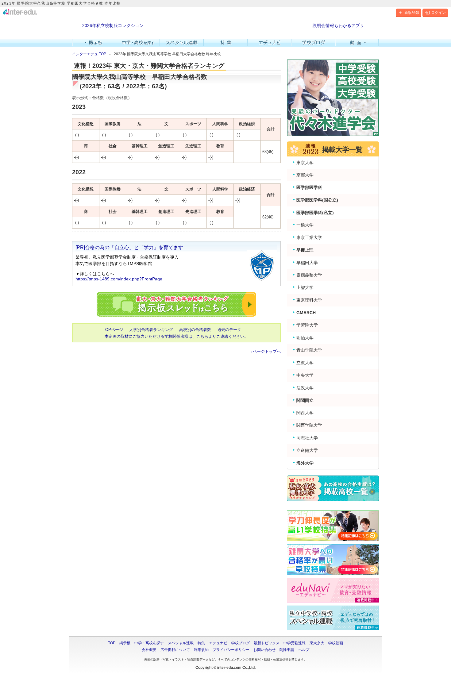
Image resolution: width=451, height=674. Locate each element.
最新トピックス (266, 643)
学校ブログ (313, 42)
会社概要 (149, 650)
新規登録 (411, 12)
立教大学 (305, 362)
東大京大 (317, 643)
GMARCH (306, 312)
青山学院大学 (309, 350)
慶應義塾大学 (309, 275)
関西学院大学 (309, 425)
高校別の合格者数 (195, 329)
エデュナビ (269, 42)
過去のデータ (229, 329)
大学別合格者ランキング (151, 329)
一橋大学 (305, 224)
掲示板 (94, 42)
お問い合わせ (264, 650)
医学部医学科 (309, 187)
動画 (357, 42)
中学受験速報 (294, 643)
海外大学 (305, 462)
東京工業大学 (309, 237)
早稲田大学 (307, 262)
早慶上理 (305, 250)
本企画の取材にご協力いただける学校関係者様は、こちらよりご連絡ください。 (176, 336)
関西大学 (305, 412)
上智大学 (305, 287)
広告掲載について (175, 650)
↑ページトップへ (266, 351)
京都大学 (305, 174)
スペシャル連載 (182, 42)
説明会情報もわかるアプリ (338, 25)
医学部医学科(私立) (315, 212)
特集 (226, 42)
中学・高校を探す (138, 42)
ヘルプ (303, 650)
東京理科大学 (309, 300)
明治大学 (305, 337)
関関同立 (305, 400)
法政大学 (305, 387)
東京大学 (305, 162)
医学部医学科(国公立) (317, 200)
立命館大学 (307, 450)
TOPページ (113, 329)
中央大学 (305, 375)
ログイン (438, 12)
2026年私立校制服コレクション (113, 25)
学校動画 (335, 643)
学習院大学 (307, 325)
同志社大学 (307, 437)
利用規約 (201, 650)
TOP (111, 643)
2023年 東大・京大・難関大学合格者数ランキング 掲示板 (176, 304)
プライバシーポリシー (231, 650)
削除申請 (286, 650)
